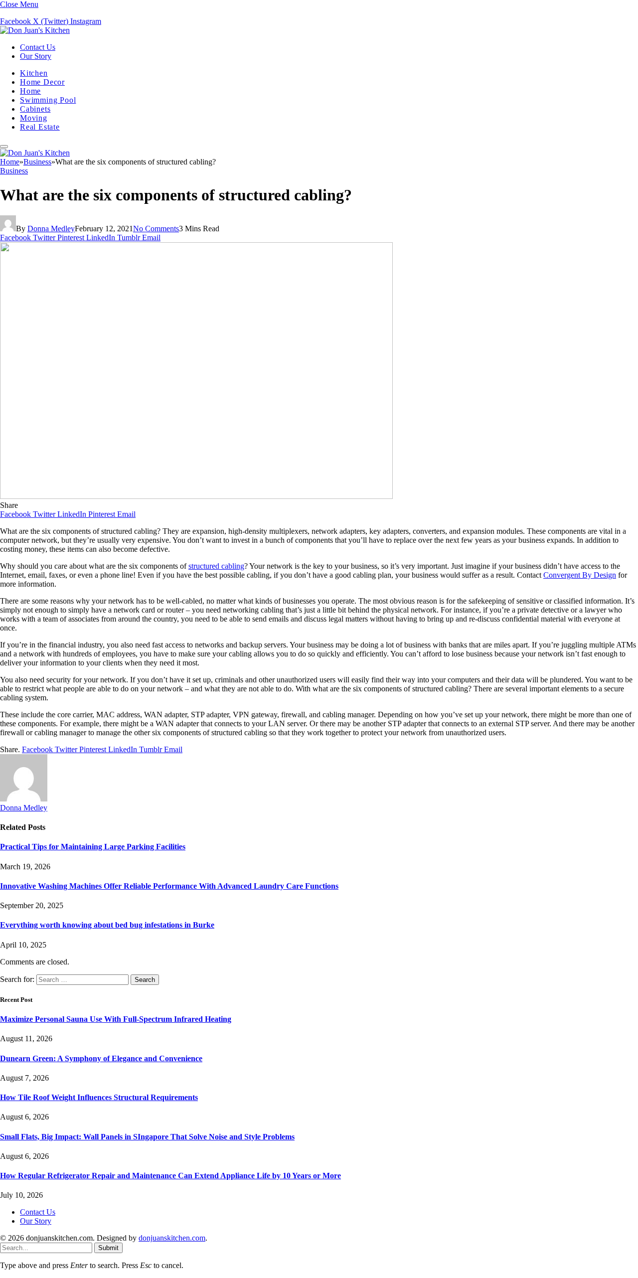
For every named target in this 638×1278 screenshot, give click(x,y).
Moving (33, 118)
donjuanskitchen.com (172, 1238)
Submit (108, 1248)
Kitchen (34, 73)
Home (30, 91)
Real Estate (40, 127)
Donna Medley (51, 228)
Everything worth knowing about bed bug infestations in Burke (107, 925)
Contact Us (37, 47)
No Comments (156, 228)
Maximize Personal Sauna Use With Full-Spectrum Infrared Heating (115, 1019)
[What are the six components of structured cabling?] (196, 496)
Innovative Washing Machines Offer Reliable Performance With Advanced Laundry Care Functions (169, 886)
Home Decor (42, 82)
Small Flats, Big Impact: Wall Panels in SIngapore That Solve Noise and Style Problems (147, 1136)
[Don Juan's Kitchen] (35, 30)
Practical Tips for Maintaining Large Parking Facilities (92, 846)
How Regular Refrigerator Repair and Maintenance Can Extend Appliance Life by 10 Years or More (170, 1175)
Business (14, 170)
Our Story (35, 56)
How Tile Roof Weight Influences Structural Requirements (99, 1097)
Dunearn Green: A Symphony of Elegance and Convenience (101, 1058)
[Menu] (4, 146)
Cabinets (35, 109)
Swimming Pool (48, 100)
